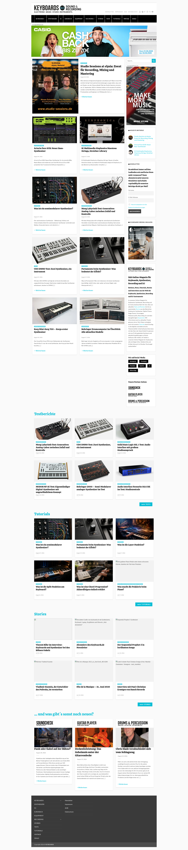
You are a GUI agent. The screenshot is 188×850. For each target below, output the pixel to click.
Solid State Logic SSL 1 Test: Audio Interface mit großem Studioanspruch (133, 447)
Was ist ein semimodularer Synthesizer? (53, 208)
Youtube (132, 366)
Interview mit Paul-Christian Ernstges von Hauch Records (131, 688)
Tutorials (141, 324)
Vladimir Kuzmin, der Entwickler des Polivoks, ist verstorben (52, 688)
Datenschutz (133, 12)
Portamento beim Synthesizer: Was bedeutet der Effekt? (98, 270)
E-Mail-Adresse (133, 197)
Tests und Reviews (139, 307)
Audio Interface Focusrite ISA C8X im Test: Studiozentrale (133, 488)
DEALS (134, 19)
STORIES (100, 19)
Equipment (141, 318)
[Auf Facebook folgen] (145, 12)
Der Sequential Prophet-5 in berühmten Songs (130, 646)
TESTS (108, 19)
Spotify (143, 11)
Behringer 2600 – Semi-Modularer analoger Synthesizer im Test (94, 488)
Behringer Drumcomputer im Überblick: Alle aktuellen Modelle (101, 330)
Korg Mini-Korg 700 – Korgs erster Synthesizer (51, 330)
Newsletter (109, 12)
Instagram (133, 361)
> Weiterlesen (86, 97)
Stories (138, 309)
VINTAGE (126, 19)
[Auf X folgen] (150, 12)
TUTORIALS (116, 19)
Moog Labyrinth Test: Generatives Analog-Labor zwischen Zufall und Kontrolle (98, 211)
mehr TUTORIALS (143, 604)
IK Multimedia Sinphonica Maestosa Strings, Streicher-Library (99, 149)
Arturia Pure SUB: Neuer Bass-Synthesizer (49, 149)
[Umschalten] (61, 800)
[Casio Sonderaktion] (94, 41)
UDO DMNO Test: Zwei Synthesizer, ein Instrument (52, 270)
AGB (125, 12)
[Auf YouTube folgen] (152, 12)
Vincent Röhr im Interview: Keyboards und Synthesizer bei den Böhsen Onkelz (53, 647)
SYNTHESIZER (52, 19)
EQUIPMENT (79, 19)
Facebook (144, 361)
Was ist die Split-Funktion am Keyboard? (50, 588)
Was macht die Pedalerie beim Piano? (131, 588)
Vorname (131, 190)
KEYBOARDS (40, 19)
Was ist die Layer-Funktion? (130, 544)
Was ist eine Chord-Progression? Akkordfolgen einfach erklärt (92, 588)
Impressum (119, 12)
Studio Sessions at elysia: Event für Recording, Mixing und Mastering (100, 70)
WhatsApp (140, 11)
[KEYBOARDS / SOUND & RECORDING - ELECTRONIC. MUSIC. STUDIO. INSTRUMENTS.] (57, 8)
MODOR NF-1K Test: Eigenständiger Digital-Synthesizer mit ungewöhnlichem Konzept (53, 489)
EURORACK (68, 19)
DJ (61, 19)
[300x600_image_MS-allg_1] (141, 96)
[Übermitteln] (154, 61)
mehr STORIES (145, 704)
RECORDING (89, 19)
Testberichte (44, 414)
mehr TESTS (145, 504)
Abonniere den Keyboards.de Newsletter (90, 646)
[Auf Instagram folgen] (147, 12)
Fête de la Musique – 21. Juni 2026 (93, 686)
